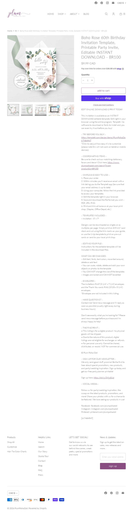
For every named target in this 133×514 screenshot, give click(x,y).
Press (40, 475)
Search (41, 447)
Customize (12, 447)
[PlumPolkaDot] (18, 14)
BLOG (86, 14)
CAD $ (121, 3)
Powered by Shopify (38, 508)
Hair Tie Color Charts (16, 451)
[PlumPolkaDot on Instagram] (107, 3)
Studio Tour (43, 456)
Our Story (42, 451)
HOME (50, 14)
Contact (41, 461)
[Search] (106, 14)
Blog (40, 465)
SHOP (61, 14)
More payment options (103, 104)
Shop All (11, 442)
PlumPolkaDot (21, 508)
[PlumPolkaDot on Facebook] (96, 3)
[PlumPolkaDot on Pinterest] (102, 3)
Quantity (85, 74)
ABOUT (73, 14)
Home (9, 31)
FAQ (40, 470)
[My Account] (113, 14)
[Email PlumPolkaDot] (113, 3)
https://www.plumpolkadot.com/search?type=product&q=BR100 (100, 165)
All (16, 31)
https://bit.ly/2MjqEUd (104, 377)
